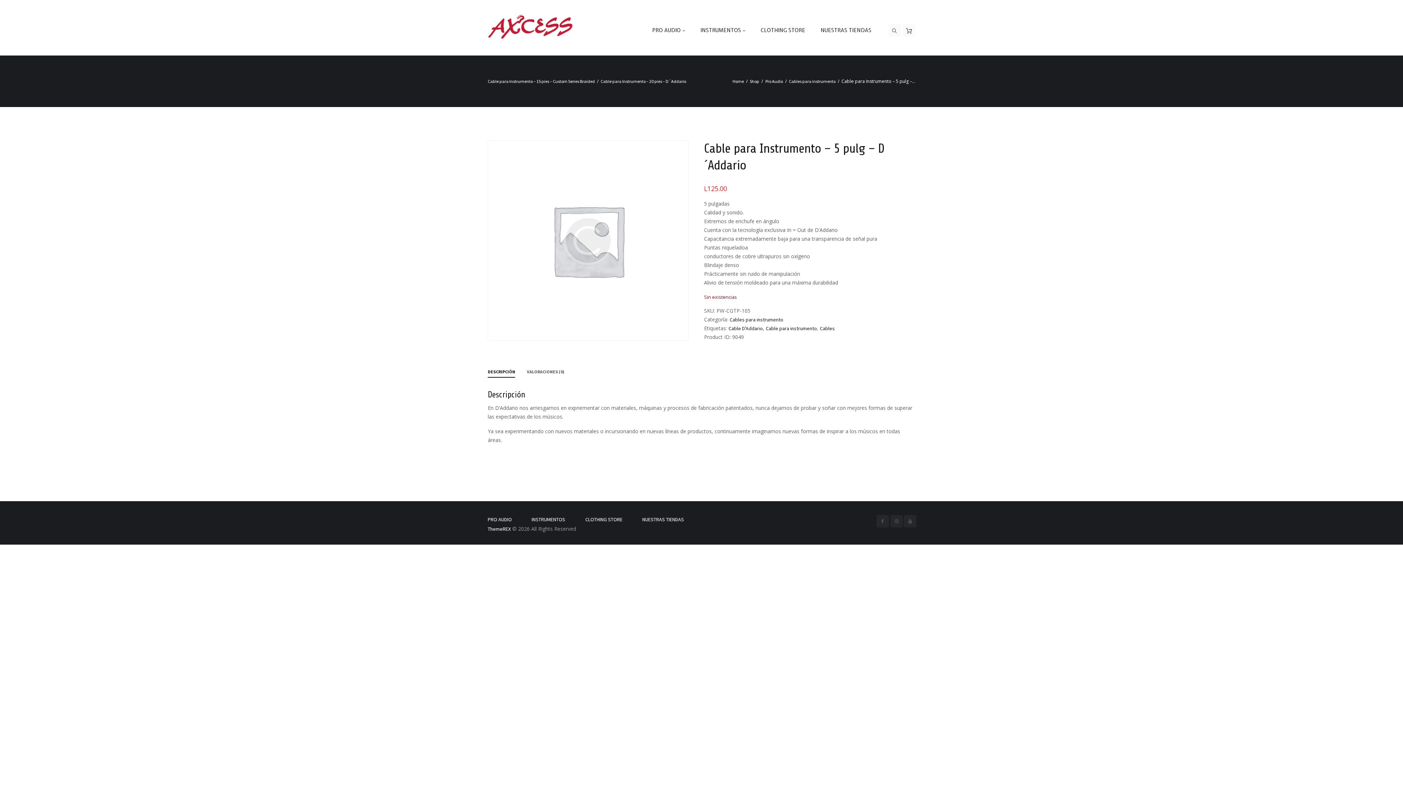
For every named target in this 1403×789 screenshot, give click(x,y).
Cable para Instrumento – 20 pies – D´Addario (643, 81)
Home (738, 81)
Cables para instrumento (812, 81)
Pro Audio (774, 81)
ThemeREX (499, 529)
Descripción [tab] (501, 371)
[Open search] (895, 30)
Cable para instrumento (791, 328)
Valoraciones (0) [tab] (545, 371)
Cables (827, 328)
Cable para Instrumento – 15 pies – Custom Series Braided (541, 81)
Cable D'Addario (746, 328)
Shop (754, 81)
